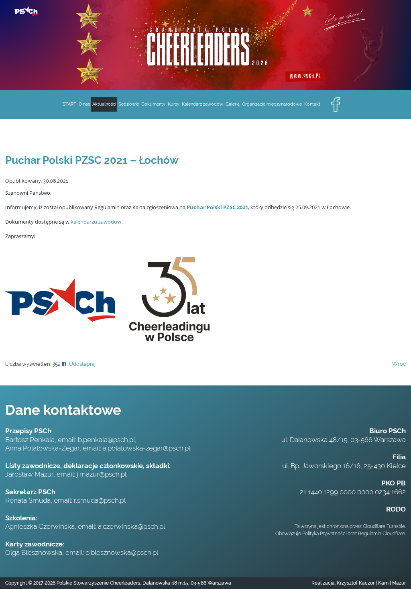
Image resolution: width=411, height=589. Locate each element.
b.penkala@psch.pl (106, 440)
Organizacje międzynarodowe (272, 104)
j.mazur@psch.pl (101, 474)
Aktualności (104, 104)
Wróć (399, 364)
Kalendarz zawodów (202, 104)
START (69, 104)
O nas (84, 104)
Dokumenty (153, 104)
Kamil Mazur (391, 583)
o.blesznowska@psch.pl (121, 552)
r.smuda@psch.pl (100, 500)
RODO (396, 509)
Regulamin (369, 533)
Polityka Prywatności (324, 533)
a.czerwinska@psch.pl (131, 526)
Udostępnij (82, 364)
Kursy (173, 104)
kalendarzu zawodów (96, 221)
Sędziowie (128, 104)
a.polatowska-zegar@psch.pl (146, 448)
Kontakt (312, 104)
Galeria (233, 104)
